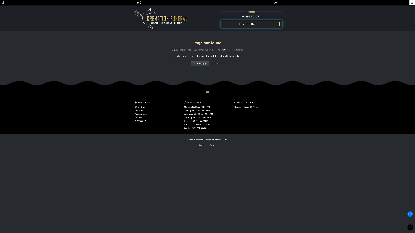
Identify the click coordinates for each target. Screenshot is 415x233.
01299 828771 (251, 16)
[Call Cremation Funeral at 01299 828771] (2, 2)
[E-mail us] (276, 2)
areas (238, 107)
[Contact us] (410, 214)
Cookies (202, 145)
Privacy (213, 145)
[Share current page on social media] (410, 227)
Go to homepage (200, 63)
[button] (207, 92)
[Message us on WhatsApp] (139, 2)
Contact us (217, 63)
